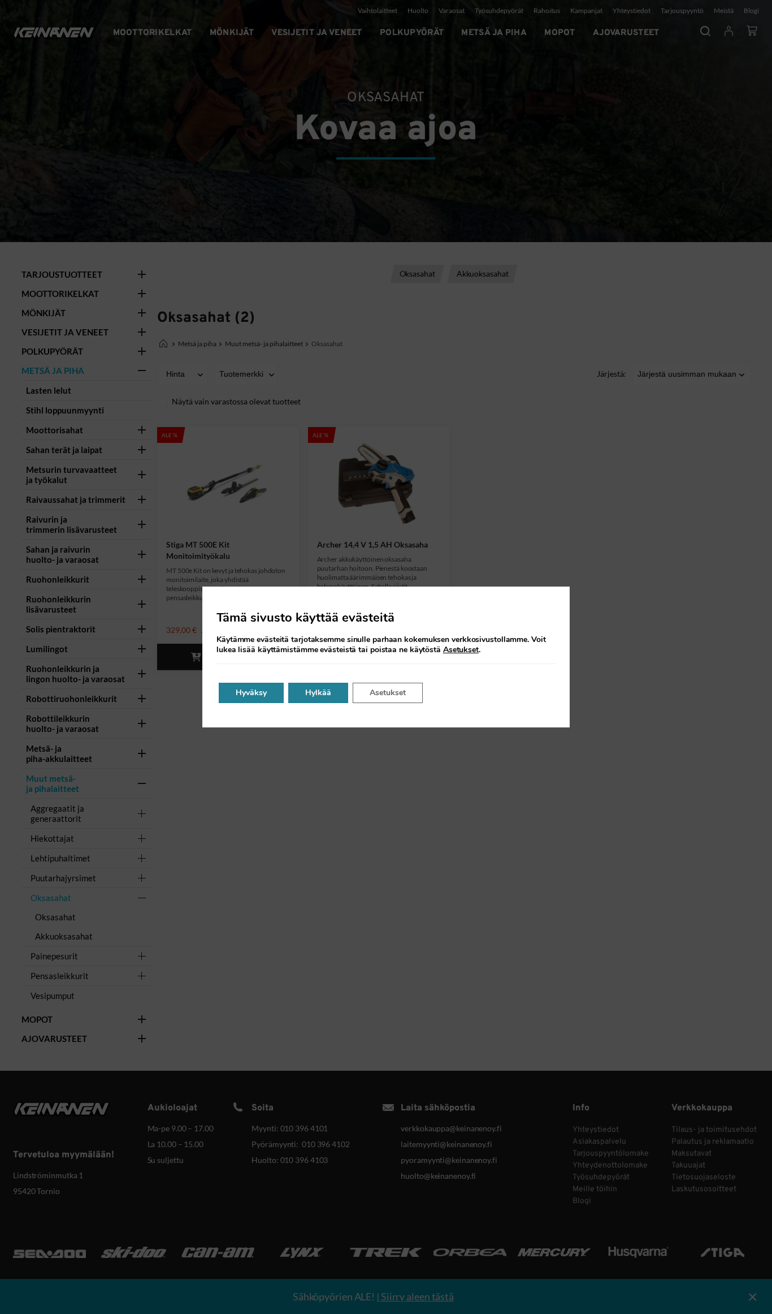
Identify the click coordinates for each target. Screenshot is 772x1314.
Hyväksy (251, 692)
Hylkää (318, 692)
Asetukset (461, 650)
